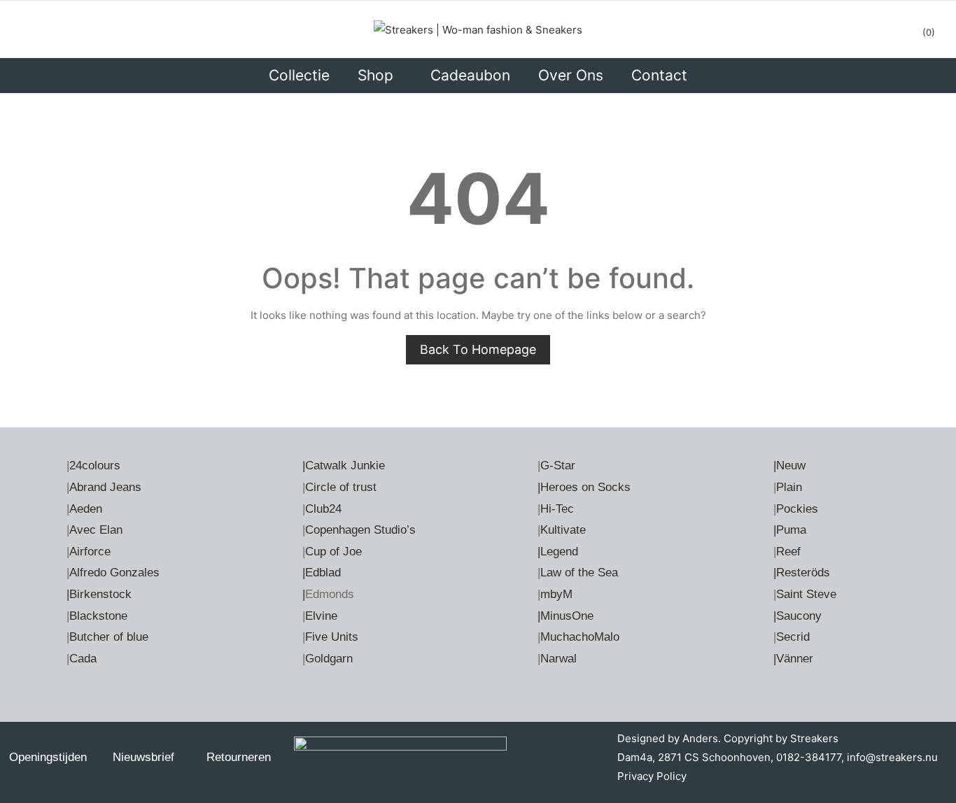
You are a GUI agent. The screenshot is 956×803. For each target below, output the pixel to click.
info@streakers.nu (891, 757)
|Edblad (321, 572)
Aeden (85, 509)
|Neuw (789, 465)
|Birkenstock (99, 594)
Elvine (321, 616)
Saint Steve (806, 594)
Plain (789, 487)
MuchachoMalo (579, 637)
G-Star (557, 465)
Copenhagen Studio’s (360, 529)
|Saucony (797, 616)
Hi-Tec (557, 509)
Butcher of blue (108, 637)
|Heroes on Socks (584, 487)
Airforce (90, 551)
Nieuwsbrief (143, 757)
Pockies (797, 509)
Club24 (323, 509)
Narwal (558, 658)
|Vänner (793, 658)
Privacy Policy (652, 776)
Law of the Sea (579, 572)
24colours (94, 465)
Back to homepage (478, 349)
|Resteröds (801, 572)
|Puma (789, 529)
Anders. (701, 738)
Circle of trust (341, 487)
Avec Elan (95, 529)
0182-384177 (808, 757)
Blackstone (98, 616)
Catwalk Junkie (345, 465)
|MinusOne (565, 616)
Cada (83, 658)
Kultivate (563, 529)
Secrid (793, 637)
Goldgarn (329, 658)
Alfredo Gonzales (114, 572)
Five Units (331, 637)
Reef (788, 551)
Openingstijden (48, 757)
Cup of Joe (333, 551)
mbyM (556, 594)
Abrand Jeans (105, 487)
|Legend (557, 551)
